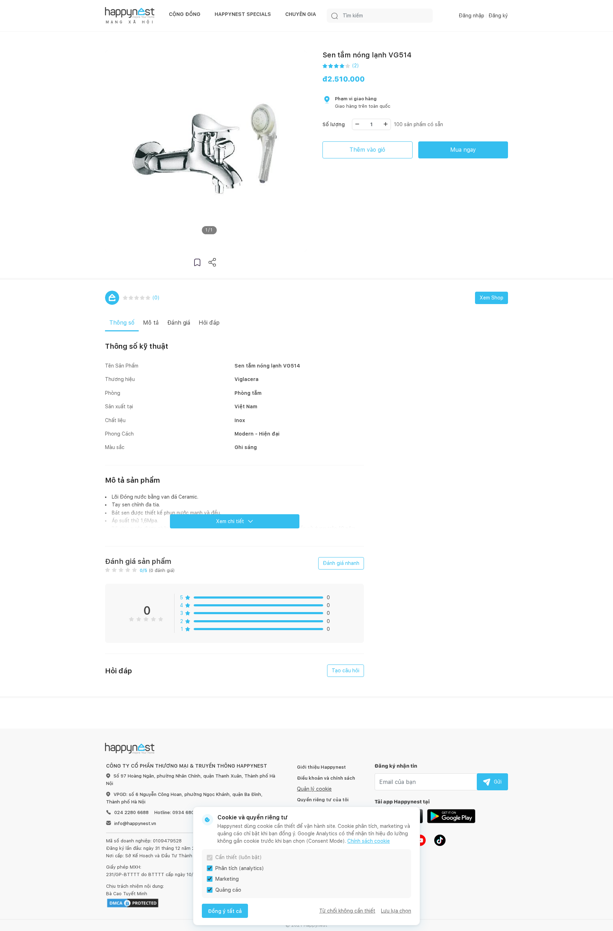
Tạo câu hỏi (345, 670)
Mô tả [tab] (151, 322)
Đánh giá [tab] (178, 322)
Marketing (227, 879)
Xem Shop (491, 298)
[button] (197, 262)
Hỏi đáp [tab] (209, 322)
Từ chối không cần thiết (347, 911)
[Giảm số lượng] (357, 124)
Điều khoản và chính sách (326, 778)
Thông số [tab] (121, 322)
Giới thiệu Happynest (321, 767)
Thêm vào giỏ (367, 149)
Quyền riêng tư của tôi (323, 799)
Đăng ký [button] (498, 15)
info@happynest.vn (135, 823)
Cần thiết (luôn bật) (238, 857)
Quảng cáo (228, 890)
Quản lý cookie (314, 789)
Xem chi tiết (230, 521)
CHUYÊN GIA (300, 14)
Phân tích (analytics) (239, 868)
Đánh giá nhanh (341, 563)
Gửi (498, 782)
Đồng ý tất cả (225, 911)
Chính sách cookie (368, 841)
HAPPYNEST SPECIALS (243, 14)
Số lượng (333, 124)
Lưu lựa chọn (396, 911)
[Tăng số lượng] (385, 124)
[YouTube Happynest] (420, 840)
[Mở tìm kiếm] (334, 16)
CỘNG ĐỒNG (184, 14)
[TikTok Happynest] (440, 840)
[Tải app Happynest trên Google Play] (451, 816)
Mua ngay (463, 149)
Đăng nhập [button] (471, 15)
